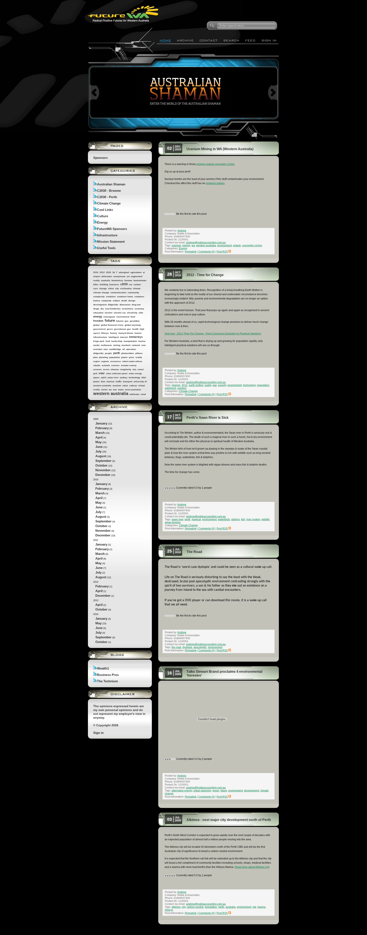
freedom (98, 320)
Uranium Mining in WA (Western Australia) (219, 149)
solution (181, 388)
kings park (98, 341)
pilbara (139, 353)
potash (237, 245)
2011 (102, 559)
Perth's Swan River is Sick (207, 417)
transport (127, 381)
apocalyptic (200, 647)
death (124, 300)
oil (123, 349)
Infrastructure (107, 235)
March (100, 432)
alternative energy (182, 790)
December (102, 475)
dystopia (187, 647)
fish (243, 519)
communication (118, 292)
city (117, 288)
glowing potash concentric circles (215, 164)
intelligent (114, 337)
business (114, 284)
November (103, 470)
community (133, 292)
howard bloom (126, 333)
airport (96, 276)
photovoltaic (127, 353)
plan (95, 357)
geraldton (135, 321)
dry (102, 308)
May (98, 442)
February (102, 428)
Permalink (190, 251)
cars (95, 288)
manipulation (130, 341)
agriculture (136, 272)
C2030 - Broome (109, 190)
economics (127, 308)
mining (116, 345)
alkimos (176, 906)
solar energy (135, 373)
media (96, 345)
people (108, 353)
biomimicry (117, 280)
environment (122, 317)
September (103, 461)
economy (139, 308)
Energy (102, 222)
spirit (103, 377)
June (99, 446)
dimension (125, 304)
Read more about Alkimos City (252, 867)
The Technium (107, 681)
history (113, 333)
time (103, 381)
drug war (136, 304)
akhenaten (106, 276)
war (115, 389)
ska (134, 369)
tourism (110, 381)
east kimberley (113, 308)
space (96, 377)
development (100, 304)
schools (106, 365)
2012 (102, 272)
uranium (117, 385)
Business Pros (108, 675)
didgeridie (113, 304)
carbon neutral (195, 906)
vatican (133, 385)
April (99, 437)
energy (97, 316)
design (131, 300)
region (96, 361)
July (98, 451)
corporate (107, 300)
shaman (115, 369)
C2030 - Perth (107, 197)
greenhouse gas (122, 329)
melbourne (106, 345)
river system (253, 519)
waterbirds (224, 519)
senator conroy (129, 365)
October (101, 465)
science (115, 365)
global (96, 325)
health (135, 329)
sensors (97, 369)
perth (116, 353)
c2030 (124, 284)
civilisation (126, 288)
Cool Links (105, 210)
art (128, 276)
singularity (125, 369)
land (108, 341)
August (100, 456)
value (125, 385)
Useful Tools (106, 248)
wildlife (265, 519)
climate (137, 288)
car (130, 284)
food (133, 317)
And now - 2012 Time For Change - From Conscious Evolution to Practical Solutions (213, 333)
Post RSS (222, 251)
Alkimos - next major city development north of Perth (228, 820)
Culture (102, 216)
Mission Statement (111, 241)
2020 (108, 272)
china (111, 288)
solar (102, 373)
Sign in (98, 733)
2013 (102, 605)
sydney (123, 377)
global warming (133, 325)
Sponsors (100, 157)
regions (105, 361)
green (110, 329)
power (124, 357)
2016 (104, 628)
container (111, 296)
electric (109, 313)
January (101, 423)
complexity (99, 296)
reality (139, 357)
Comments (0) (206, 251)
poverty (222, 385)
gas (126, 321)
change (103, 288)
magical (196, 519)
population (114, 357)
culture (116, 300)
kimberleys (136, 337)
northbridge (115, 349)
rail (254, 906)
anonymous (119, 276)
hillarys (105, 333)
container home (125, 296)
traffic (119, 381)
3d (113, 272)
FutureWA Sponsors (112, 229)
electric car (120, 313)
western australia (110, 393)
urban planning (202, 790)
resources (115, 361)
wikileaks (135, 394)
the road (176, 647)
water (121, 389)
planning (103, 357)
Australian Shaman (111, 184)
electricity (132, 313)
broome (128, 280)
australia (105, 280)
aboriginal (124, 272)
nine (105, 349)
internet (124, 337)
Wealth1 (103, 668)
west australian (133, 389)
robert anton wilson (132, 361)
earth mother (196, 385)
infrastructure (100, 337)
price (131, 357)
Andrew (181, 230)
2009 (104, 447)
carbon (137, 284)
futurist (119, 321)
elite (141, 313)
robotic (96, 365)
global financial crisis (112, 325)
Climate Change (109, 203)
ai (144, 272)
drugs (96, 308)
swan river (113, 377)
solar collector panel (116, 373)
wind (143, 394)
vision (104, 389)
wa (110, 389)
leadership (116, 341)
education (98, 313)
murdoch (126, 345)
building (104, 284)
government (99, 329)
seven (106, 369)
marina (141, 341)
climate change (101, 292)
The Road (194, 552)
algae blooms (173, 522)
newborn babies (215, 183)
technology (134, 377)
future (110, 321)
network (136, 345)
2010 (95, 272)
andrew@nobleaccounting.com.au (206, 242)
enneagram (109, 317)
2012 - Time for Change (205, 275)
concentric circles (252, 245)
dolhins (235, 519)
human (137, 333)
